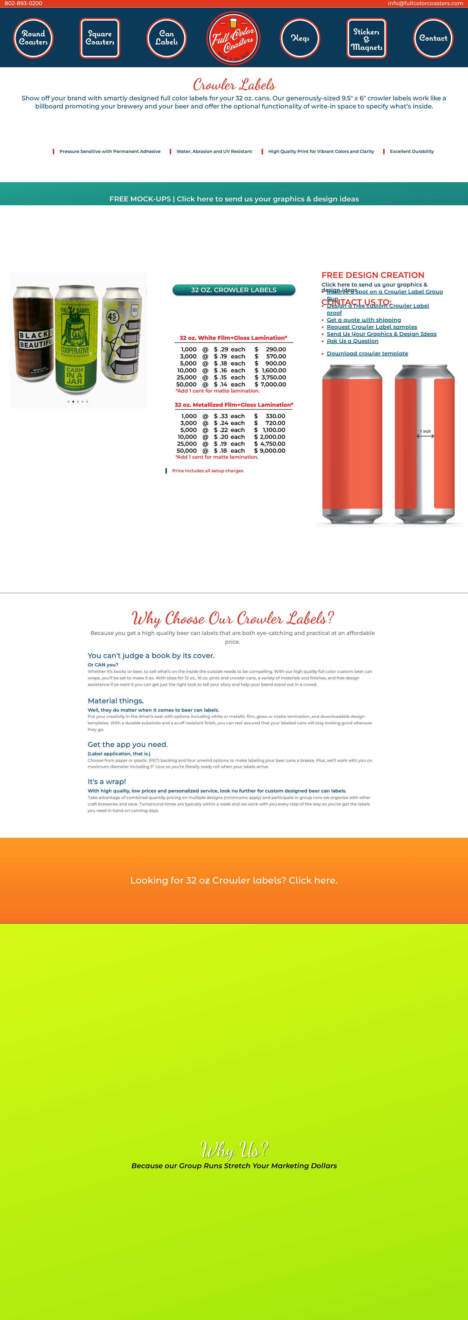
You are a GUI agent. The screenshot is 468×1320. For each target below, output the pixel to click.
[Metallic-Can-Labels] (78, 407)
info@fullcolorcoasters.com (425, 3)
